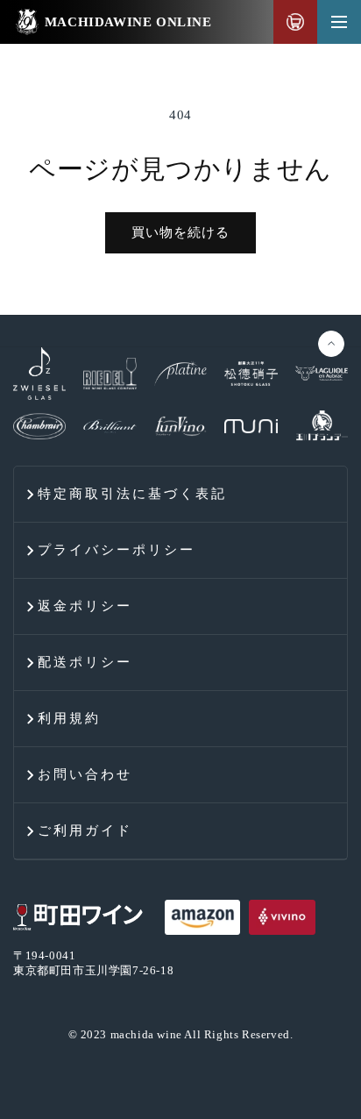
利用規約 (69, 718)
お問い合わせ (85, 774)
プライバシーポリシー (116, 550)
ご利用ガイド (85, 830)
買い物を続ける (180, 232)
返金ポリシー (85, 606)
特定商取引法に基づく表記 (132, 494)
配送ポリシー (85, 662)
